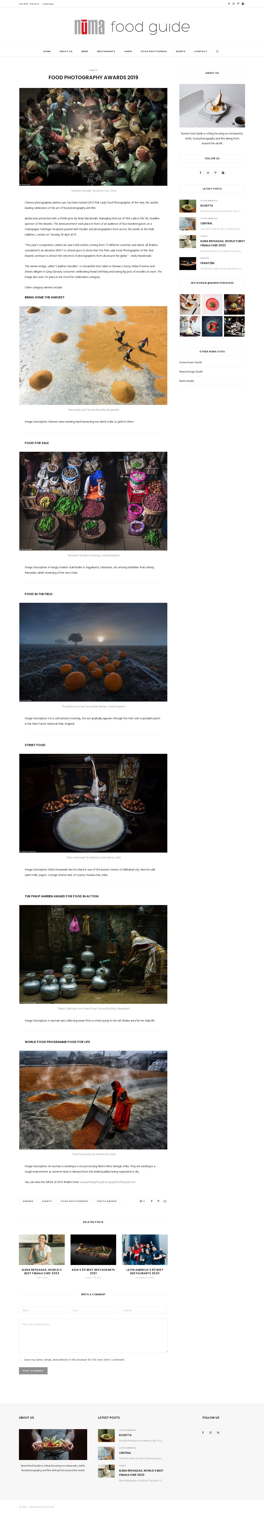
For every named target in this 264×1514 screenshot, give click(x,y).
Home (47, 51)
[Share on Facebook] (9, 102)
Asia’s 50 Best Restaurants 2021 (93, 1271)
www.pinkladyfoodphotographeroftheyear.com (108, 1182)
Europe (204, 258)
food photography (75, 1201)
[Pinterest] (9, 112)
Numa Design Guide (191, 371)
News (84, 51)
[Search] (216, 51)
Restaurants (106, 51)
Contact (200, 51)
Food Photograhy (154, 51)
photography (107, 1201)
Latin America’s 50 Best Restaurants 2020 (145, 1271)
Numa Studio (186, 381)
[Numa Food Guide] (132, 27)
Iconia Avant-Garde (190, 362)
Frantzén (207, 263)
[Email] (9, 122)
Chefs (128, 51)
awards (28, 1201)
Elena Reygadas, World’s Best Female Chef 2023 (42, 1271)
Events (180, 51)
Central (48, 4)
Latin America (209, 200)
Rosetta (206, 206)
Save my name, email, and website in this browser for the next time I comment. (74, 1359)
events (47, 1201)
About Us (66, 51)
